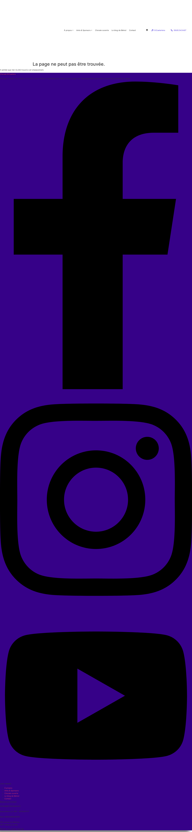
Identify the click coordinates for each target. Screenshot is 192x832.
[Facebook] (96, 388)
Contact (132, 30)
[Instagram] (96, 609)
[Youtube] (96, 780)
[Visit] (147, 30)
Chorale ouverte (102, 30)
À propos (68, 30)
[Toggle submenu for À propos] (73, 30)
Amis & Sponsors (83, 30)
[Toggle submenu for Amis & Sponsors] (91, 30)
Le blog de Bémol (119, 30)
